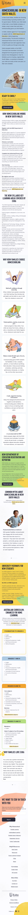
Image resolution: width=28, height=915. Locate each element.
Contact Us (14, 883)
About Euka (14, 878)
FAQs (14, 858)
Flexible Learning (14, 829)
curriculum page (15, 623)
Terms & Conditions (14, 902)
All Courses (14, 872)
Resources (14, 852)
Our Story (14, 880)
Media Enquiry (14, 886)
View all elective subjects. (11, 714)
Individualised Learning (14, 832)
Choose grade (7, 107)
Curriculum (14, 867)
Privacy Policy (14, 900)
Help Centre (14, 849)
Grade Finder (14, 869)
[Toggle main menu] (24, 3)
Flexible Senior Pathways (14, 835)
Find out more (7, 484)
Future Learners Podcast (14, 855)
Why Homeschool (14, 827)
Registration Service (15, 838)
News (14, 861)
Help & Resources (14, 847)
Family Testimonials (14, 841)
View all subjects (14, 746)
